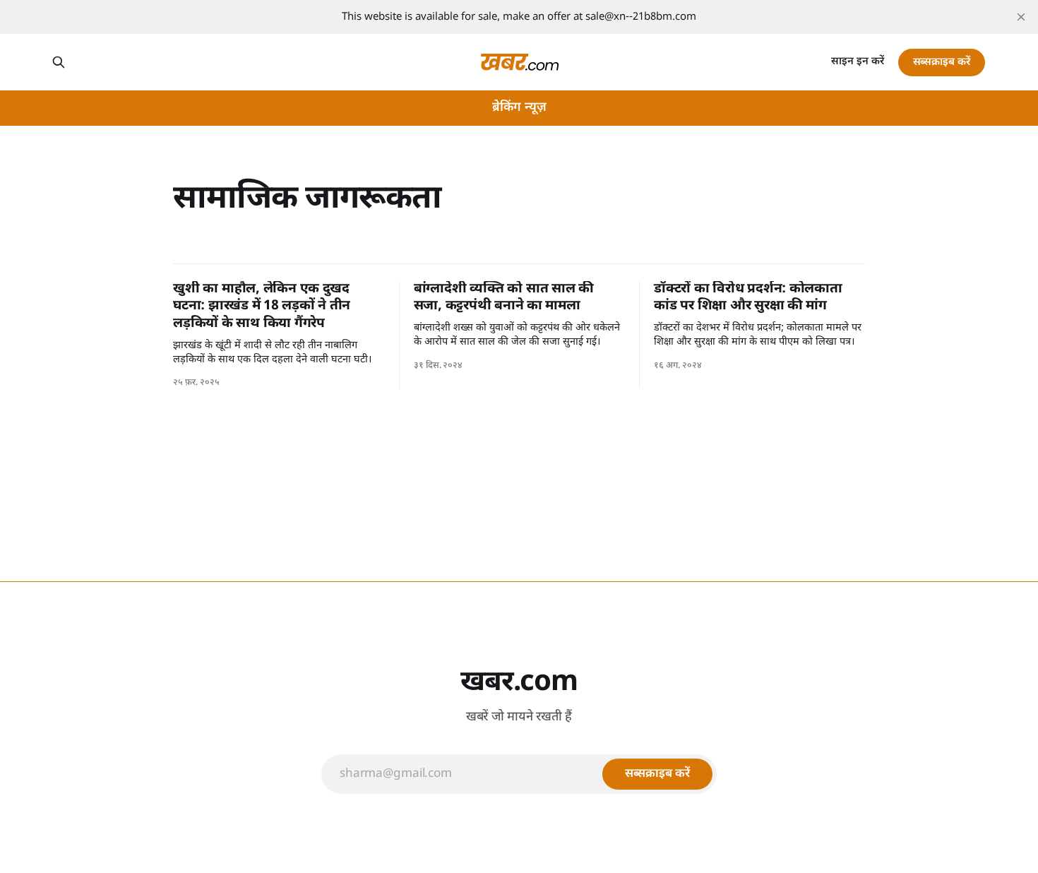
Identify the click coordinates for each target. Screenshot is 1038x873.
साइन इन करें (857, 62)
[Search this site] (59, 62)
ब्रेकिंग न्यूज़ (519, 108)
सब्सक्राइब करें (941, 62)
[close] (1021, 17)
